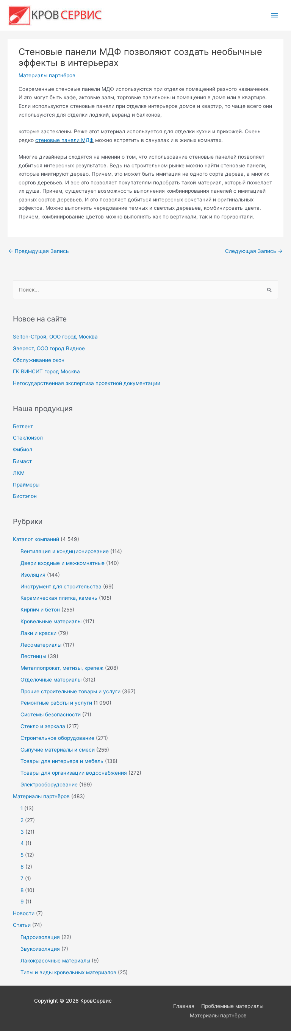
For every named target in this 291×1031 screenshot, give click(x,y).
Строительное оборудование (57, 738)
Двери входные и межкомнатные (62, 563)
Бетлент (23, 426)
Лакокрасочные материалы (55, 961)
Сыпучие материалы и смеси (57, 750)
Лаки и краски (38, 633)
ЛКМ (19, 473)
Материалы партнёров (47, 75)
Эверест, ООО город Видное (49, 348)
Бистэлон (25, 496)
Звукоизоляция (40, 949)
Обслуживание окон (38, 360)
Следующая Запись (254, 251)
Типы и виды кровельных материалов (68, 972)
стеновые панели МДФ (64, 140)
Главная (183, 1006)
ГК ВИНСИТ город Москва (46, 371)
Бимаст (22, 461)
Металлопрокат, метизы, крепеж (61, 668)
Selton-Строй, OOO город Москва (55, 337)
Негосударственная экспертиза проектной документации (86, 383)
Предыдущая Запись (38, 251)
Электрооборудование (49, 784)
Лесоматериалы (40, 645)
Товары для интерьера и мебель (61, 761)
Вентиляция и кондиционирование (64, 551)
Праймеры (26, 485)
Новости (23, 913)
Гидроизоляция (40, 937)
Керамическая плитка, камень (58, 598)
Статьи (22, 925)
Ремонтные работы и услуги (56, 703)
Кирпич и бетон (40, 610)
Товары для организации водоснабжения (73, 773)
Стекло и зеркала (42, 726)
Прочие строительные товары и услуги (70, 691)
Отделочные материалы (50, 680)
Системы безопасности (50, 714)
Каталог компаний (36, 539)
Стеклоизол (28, 438)
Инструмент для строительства (61, 586)
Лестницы (33, 656)
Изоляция (32, 575)
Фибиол (22, 449)
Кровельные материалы (50, 621)
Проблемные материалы (232, 1006)
